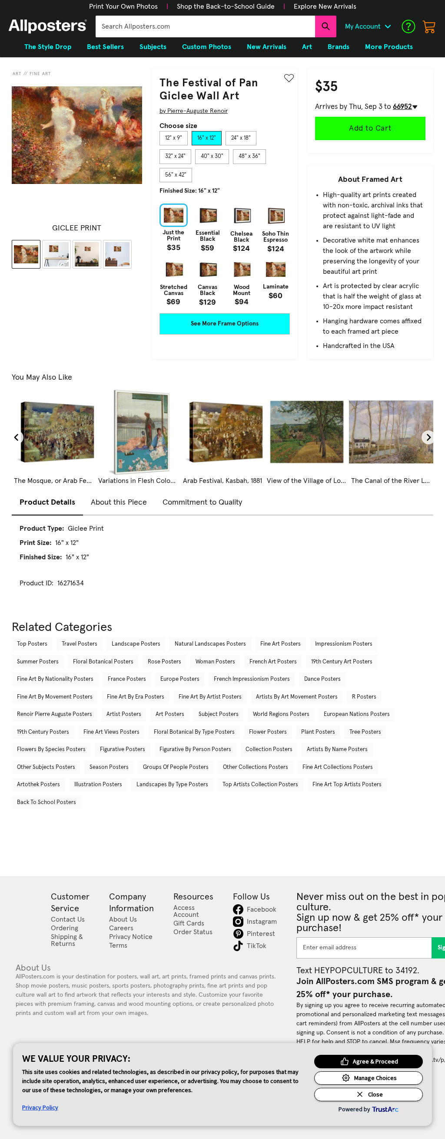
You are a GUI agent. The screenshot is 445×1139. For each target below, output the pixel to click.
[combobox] (205, 26)
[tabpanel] (224, 254)
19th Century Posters (43, 732)
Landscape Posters (136, 644)
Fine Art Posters (280, 644)
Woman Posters (215, 662)
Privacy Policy (40, 1107)
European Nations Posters (357, 714)
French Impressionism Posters (252, 679)
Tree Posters (365, 732)
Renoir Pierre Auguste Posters (54, 714)
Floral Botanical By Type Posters (194, 732)
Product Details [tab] (47, 502)
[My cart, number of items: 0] (429, 26)
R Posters (364, 697)
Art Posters (170, 714)
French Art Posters (273, 662)
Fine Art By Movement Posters (55, 697)
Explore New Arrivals (325, 6)
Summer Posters (38, 662)
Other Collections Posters (255, 767)
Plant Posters (318, 732)
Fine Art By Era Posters (135, 697)
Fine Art (40, 74)
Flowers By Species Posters (51, 749)
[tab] (173, 138)
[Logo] (48, 26)
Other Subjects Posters (46, 767)
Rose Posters (164, 662)
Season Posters (109, 767)
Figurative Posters (122, 749)
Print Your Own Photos (123, 6)
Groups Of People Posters (176, 767)
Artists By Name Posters (337, 749)
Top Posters (32, 644)
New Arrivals (266, 46)
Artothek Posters (38, 785)
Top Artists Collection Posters (260, 785)
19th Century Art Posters (341, 662)
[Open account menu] (388, 26)
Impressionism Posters (343, 644)
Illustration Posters (98, 785)
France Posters (127, 679)
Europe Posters (179, 679)
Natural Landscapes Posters (210, 644)
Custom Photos (206, 46)
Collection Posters (269, 749)
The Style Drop (47, 46)
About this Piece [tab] (119, 502)
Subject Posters (219, 714)
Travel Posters (79, 644)
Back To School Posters (46, 802)
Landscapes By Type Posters (172, 785)
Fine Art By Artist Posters (210, 697)
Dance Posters (322, 679)
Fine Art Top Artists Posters (347, 785)
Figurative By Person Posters (195, 749)
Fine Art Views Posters (111, 732)
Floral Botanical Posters (103, 662)
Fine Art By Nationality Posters (55, 679)
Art (17, 74)
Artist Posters (123, 714)
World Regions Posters (281, 714)
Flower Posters (268, 732)
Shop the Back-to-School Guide (226, 6)
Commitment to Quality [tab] (202, 502)
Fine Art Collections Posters (337, 767)
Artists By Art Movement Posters (297, 697)
